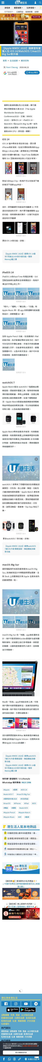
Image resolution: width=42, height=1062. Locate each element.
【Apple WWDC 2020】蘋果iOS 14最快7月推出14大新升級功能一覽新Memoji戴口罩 (20, 256)
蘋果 (15, 789)
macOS (7, 803)
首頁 (5, 60)
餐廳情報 (22, 1020)
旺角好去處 (6, 1020)
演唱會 (7, 7)
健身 (27, 817)
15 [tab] (21, 20)
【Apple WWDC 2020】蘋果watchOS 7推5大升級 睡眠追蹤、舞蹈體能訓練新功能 (20, 549)
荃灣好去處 (31, 1017)
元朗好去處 (19, 1017)
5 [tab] (25, 14)
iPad (27, 803)
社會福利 (5, 1023)
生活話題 (14, 60)
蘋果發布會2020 (10, 799)
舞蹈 (6, 808)
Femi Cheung (12, 67)
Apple (6, 789)
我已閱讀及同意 (21, 1052)
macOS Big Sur (24, 794)
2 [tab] (18, 14)
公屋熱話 (19, 11)
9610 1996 (26, 782)
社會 (14, 1020)
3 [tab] (20, 14)
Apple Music (9, 817)
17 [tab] (26, 20)
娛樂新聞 (28, 11)
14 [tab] (19, 20)
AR (20, 817)
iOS (34, 803)
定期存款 (38, 11)
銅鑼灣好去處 (7, 1017)
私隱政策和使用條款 (30, 1046)
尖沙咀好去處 (27, 1014)
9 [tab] (20, 17)
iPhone (18, 803)
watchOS (24, 808)
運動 (14, 808)
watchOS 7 (8, 794)
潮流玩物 (25, 60)
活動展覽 (5, 1014)
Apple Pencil (9, 812)
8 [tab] (18, 17)
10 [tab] (23, 17)
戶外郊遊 (31, 1020)
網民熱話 (5, 1031)
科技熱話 (24, 799)
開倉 (18, 1014)
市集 (12, 1014)
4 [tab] (23, 14)
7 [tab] (16, 17)
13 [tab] (17, 20)
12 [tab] (27, 17)
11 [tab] (25, 17)
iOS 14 (24, 789)
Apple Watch (24, 812)
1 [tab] (16, 14)
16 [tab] (24, 20)
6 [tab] (27, 14)
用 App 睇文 (33, 72)
